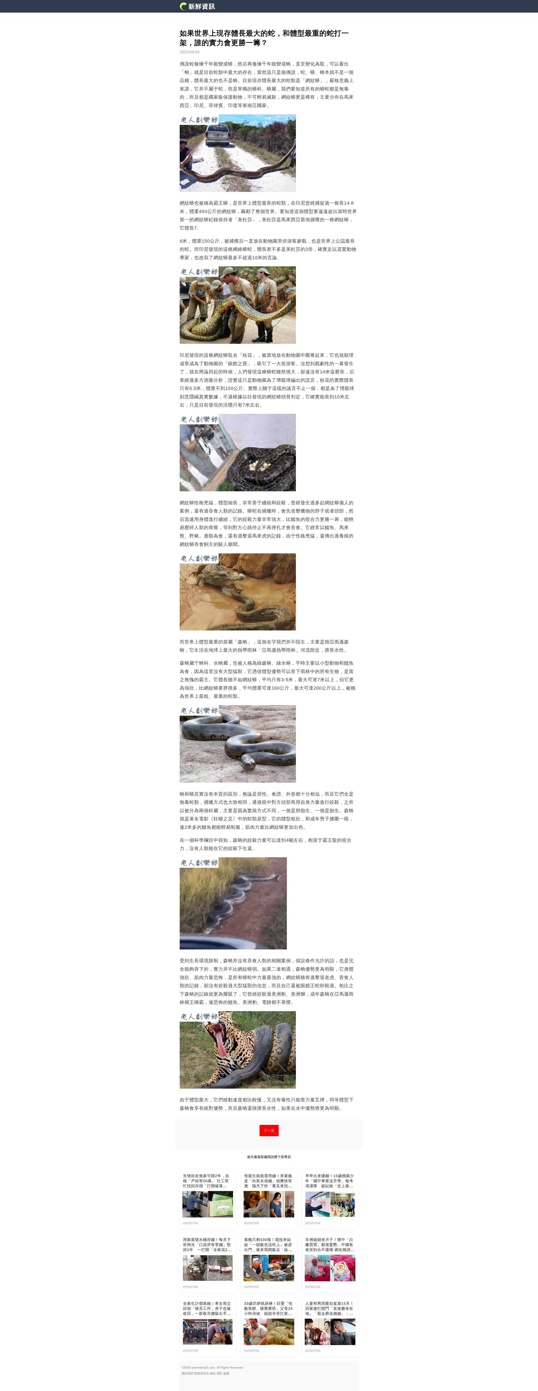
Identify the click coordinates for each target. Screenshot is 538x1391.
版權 (226, 1373)
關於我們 (188, 1373)
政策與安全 (201, 1373)
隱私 (220, 1373)
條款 (213, 1373)
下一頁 (269, 1130)
